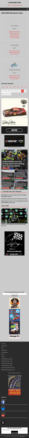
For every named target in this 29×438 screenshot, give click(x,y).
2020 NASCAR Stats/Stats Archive (8, 369)
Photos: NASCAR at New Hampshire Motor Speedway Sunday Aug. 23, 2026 (7, 184)
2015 (18, 87)
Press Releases (4, 352)
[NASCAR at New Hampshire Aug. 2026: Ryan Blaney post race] (14, 215)
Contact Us (3, 343)
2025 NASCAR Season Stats (6, 359)
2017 (11, 87)
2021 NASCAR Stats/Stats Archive (8, 367)
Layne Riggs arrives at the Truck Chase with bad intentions (21, 185)
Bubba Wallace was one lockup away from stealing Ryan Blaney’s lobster (13, 163)
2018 (7, 87)
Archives (3, 356)
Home (2, 348)
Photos (2, 354)
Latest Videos (4, 350)
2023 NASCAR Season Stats (6, 363)
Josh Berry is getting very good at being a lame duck (7, 175)
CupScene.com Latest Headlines (12, 191)
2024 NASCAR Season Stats (6, 361)
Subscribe (14, 295)
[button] (27, 9)
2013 (26, 87)
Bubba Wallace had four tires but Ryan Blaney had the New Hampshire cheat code (21, 174)
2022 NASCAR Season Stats (6, 365)
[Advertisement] (14, 275)
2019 (3, 87)
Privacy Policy (4, 345)
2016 (14, 87)
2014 (22, 87)
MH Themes (22, 436)
